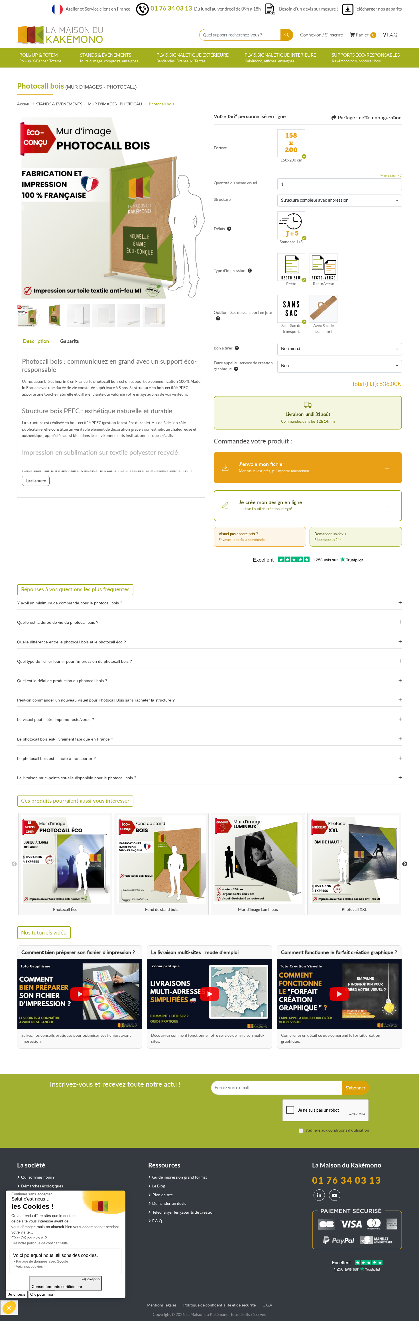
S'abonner (355, 1087)
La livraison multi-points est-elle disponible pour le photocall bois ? (76, 778)
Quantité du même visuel (235, 183)
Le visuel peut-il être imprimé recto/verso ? (55, 719)
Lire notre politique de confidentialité (39, 1243)
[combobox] (339, 201)
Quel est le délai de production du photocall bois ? (62, 680)
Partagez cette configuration (370, 117)
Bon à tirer (223, 348)
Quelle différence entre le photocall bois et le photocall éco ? (71, 642)
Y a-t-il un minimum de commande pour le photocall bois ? (69, 603)
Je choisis (17, 1294)
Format (220, 148)
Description (36, 341)
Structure (222, 199)
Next (405, 864)
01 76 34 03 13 (171, 8)
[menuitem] (41, 58)
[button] (9, 1307)
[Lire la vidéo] (80, 994)
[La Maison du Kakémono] (60, 35)
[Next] (199, 208)
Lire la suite (36, 480)
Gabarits (69, 341)
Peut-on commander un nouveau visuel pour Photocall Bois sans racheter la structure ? (96, 700)
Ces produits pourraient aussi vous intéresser (75, 801)
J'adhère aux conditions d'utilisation (337, 1130)
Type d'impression (229, 270)
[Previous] (23, 208)
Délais (219, 228)
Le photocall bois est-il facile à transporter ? (56, 758)
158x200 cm (291, 160)
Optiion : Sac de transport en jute (243, 312)
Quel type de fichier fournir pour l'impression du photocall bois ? (74, 661)
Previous (14, 864)
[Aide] (228, 228)
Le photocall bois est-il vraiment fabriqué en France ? (65, 739)
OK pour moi (41, 1294)
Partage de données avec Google (42, 1261)
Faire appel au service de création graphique (243, 366)
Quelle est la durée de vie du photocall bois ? (57, 622)
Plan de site (162, 1195)
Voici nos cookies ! (30, 1267)
